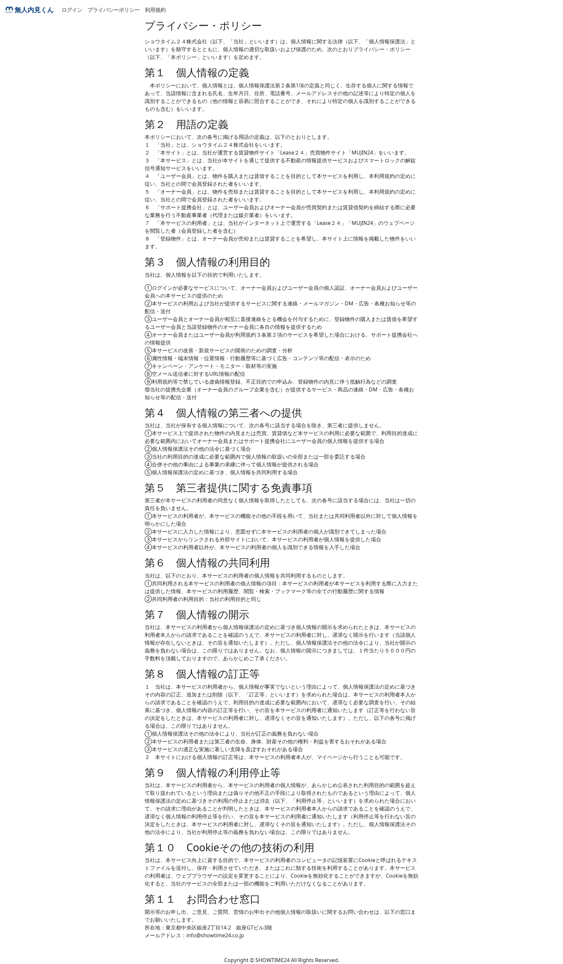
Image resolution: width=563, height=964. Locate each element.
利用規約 (155, 9)
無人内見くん (34, 9)
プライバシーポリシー (114, 9)
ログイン (72, 9)
